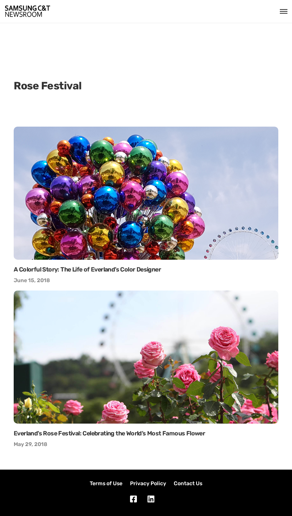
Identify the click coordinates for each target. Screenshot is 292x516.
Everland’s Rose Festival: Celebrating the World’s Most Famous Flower (109, 433)
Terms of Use (106, 483)
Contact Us (188, 483)
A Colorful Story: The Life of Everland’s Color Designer (87, 269)
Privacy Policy (148, 483)
